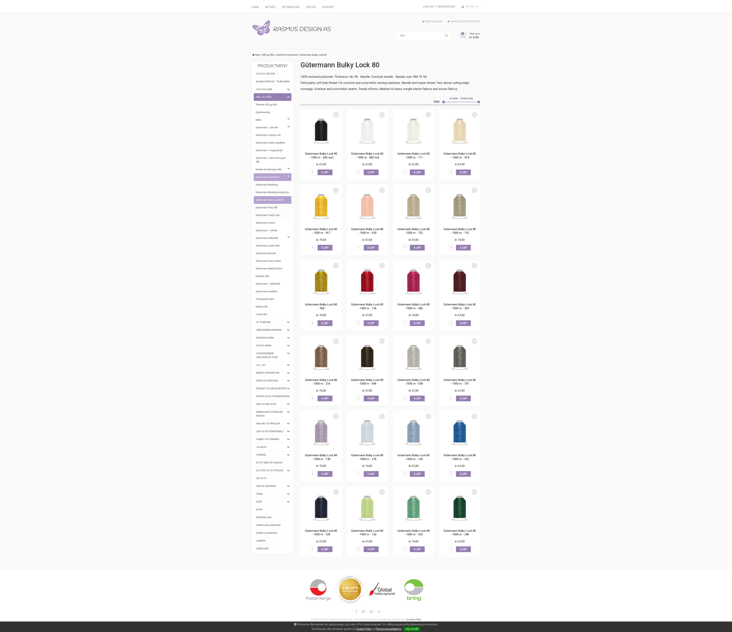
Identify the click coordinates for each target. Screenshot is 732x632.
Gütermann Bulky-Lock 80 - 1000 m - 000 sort (321, 155)
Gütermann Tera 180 (266, 207)
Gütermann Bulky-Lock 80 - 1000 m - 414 (460, 155)
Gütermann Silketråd (267, 238)
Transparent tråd (265, 299)
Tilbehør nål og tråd (266, 104)
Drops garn (263, 345)
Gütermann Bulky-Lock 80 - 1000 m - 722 (413, 231)
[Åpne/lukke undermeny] (288, 81)
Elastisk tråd (262, 276)
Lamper (261, 540)
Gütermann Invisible (266, 291)
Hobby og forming (267, 439)
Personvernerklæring (388, 628)
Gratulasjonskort (268, 525)
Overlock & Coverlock (287, 55)
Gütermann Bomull (266, 253)
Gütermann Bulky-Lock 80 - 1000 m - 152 (367, 532)
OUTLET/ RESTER (265, 73)
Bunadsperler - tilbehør (271, 81)
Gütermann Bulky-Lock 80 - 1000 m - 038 (413, 381)
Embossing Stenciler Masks (269, 413)
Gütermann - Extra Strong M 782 (271, 160)
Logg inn (428, 6)
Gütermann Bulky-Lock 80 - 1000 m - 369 (460, 306)
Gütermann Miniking (267, 184)
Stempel (261, 454)
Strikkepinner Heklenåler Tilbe (267, 355)
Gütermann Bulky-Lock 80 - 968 (321, 306)
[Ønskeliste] (336, 115)
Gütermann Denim (265, 222)
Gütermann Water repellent (270, 142)
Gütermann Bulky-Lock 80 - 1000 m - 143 (413, 457)
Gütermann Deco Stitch (268, 260)
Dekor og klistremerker (271, 396)
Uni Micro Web (413, 619)
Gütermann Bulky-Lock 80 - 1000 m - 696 (367, 381)
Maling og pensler (268, 423)
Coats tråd (261, 314)
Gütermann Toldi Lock (268, 215)
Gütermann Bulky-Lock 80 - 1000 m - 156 (367, 306)
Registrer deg (446, 6)
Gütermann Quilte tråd (267, 245)
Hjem (255, 7)
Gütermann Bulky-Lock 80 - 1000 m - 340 (460, 532)
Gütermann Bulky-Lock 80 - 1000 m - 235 (413, 532)
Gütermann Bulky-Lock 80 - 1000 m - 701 (460, 381)
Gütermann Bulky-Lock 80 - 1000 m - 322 (460, 457)
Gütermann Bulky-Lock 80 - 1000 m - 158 (321, 457)
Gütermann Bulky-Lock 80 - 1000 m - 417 (321, 231)
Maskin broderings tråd (268, 169)
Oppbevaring (263, 112)
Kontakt (328, 7)
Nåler (258, 119)
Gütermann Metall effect (269, 268)
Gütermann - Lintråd (266, 230)
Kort (259, 501)
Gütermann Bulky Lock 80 (313, 55)
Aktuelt (270, 7)
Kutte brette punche (269, 462)
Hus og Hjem (264, 89)
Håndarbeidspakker (269, 329)
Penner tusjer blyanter (271, 388)
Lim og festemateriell (270, 431)
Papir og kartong (267, 380)
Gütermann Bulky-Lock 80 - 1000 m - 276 (367, 457)
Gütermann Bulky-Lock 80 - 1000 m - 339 (321, 532)
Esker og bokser (266, 533)
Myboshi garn (265, 337)
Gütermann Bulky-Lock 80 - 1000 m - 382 (413, 306)
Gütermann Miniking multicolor (272, 192)
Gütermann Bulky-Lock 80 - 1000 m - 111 (413, 155)
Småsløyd (262, 548)
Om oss (311, 7)
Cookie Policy (364, 628)
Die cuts (261, 478)
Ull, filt (261, 365)
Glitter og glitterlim (269, 470)
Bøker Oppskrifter (267, 372)
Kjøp (324, 172)
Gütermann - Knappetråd (269, 150)
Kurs (259, 509)
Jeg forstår (412, 628)
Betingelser (290, 7)
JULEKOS (261, 447)
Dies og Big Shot (266, 404)
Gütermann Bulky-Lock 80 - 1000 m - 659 (367, 231)
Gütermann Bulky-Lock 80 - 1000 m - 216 (321, 381)
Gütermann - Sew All (267, 127)
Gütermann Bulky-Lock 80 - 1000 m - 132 (460, 231)
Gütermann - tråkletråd (268, 283)
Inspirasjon (263, 517)
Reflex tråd (261, 306)
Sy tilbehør (263, 322)
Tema (259, 493)
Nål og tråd (268, 55)
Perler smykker (266, 486)
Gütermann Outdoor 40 (268, 135)
